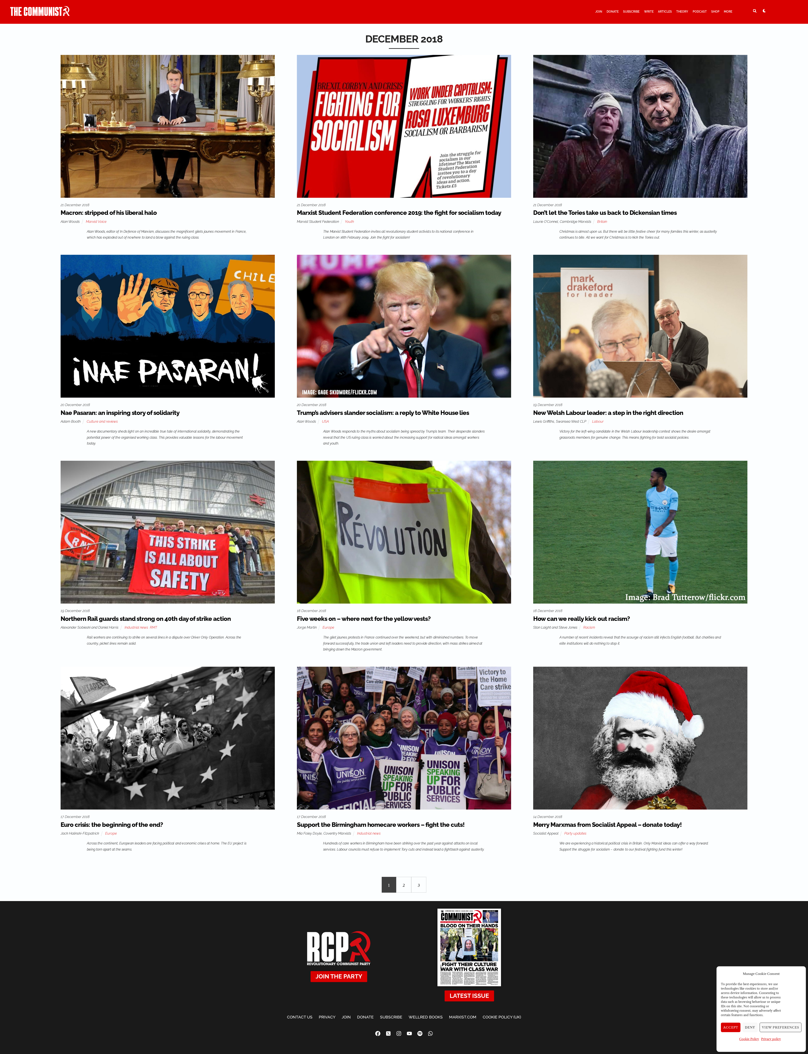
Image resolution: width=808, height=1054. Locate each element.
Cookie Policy (749, 1039)
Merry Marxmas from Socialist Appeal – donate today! (607, 824)
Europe (328, 627)
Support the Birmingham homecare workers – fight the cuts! (381, 824)
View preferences (780, 1027)
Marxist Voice (96, 221)
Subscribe (631, 11)
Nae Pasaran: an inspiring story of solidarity (120, 412)
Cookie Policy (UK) (502, 1017)
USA (325, 421)
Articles (665, 11)
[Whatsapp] (430, 1033)
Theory (682, 11)
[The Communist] (40, 14)
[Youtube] (409, 1033)
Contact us (299, 1017)
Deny (750, 1027)
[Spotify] (420, 1033)
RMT (153, 627)
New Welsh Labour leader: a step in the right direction (608, 412)
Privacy (327, 1017)
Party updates (575, 833)
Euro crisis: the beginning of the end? (112, 824)
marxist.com (462, 1017)
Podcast (700, 11)
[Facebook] (377, 1033)
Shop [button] (715, 11)
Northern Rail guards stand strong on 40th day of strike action (146, 618)
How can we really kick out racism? (581, 618)
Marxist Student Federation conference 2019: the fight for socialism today (399, 212)
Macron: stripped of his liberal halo (109, 212)
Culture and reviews (102, 421)
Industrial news (136, 627)
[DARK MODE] (764, 11)
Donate (613, 11)
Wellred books (426, 1017)
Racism (589, 627)
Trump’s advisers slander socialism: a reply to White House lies (383, 412)
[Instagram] (398, 1033)
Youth (349, 221)
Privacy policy (771, 1039)
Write (649, 11)
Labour (598, 421)
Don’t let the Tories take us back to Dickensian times (605, 212)
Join (598, 11)
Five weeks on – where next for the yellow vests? (364, 618)
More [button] (728, 11)
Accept (730, 1027)
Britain (602, 221)
